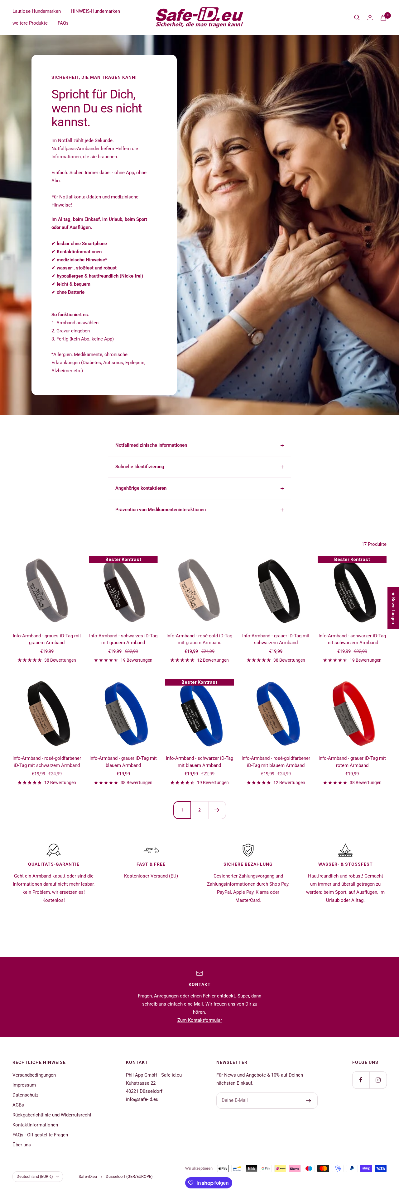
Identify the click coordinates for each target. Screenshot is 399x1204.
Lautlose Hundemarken (36, 11)
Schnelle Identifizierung (139, 466)
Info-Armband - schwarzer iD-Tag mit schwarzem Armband (352, 639)
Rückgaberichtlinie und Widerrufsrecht (51, 1115)
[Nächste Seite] (217, 810)
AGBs (18, 1105)
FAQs (63, 23)
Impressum (24, 1085)
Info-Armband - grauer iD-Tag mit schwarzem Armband (276, 639)
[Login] (370, 17)
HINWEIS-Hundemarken (95, 11)
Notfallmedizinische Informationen (151, 445)
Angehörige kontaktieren (140, 488)
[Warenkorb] (383, 18)
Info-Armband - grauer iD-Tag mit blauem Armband (123, 761)
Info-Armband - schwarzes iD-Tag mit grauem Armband (123, 639)
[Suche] (357, 17)
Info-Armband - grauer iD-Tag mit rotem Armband (352, 761)
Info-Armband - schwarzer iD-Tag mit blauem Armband (199, 761)
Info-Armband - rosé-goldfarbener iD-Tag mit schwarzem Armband (46, 761)
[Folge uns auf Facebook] (360, 1079)
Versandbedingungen (34, 1075)
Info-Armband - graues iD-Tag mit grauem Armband (47, 639)
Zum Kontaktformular (199, 1020)
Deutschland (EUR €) (35, 1176)
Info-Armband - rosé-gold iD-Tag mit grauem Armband (199, 639)
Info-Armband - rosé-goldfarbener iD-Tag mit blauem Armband (276, 761)
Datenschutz (25, 1095)
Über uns (21, 1145)
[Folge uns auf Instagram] (378, 1079)
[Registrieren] (308, 1100)
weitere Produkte (30, 23)
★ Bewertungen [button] (393, 608)
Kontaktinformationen (35, 1125)
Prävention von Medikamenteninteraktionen (160, 509)
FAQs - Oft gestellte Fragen (40, 1135)
